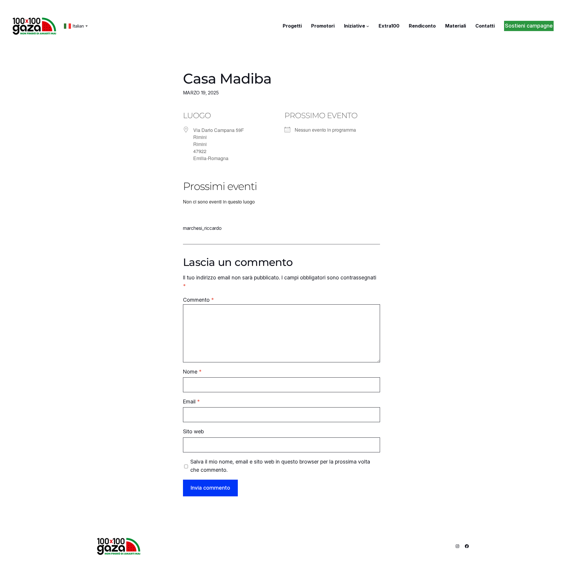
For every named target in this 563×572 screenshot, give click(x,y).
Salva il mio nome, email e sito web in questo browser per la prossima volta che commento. (280, 466)
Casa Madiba (227, 79)
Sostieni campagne (529, 26)
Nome (192, 372)
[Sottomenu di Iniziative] (367, 26)
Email (191, 401)
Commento (198, 300)
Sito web (193, 431)
